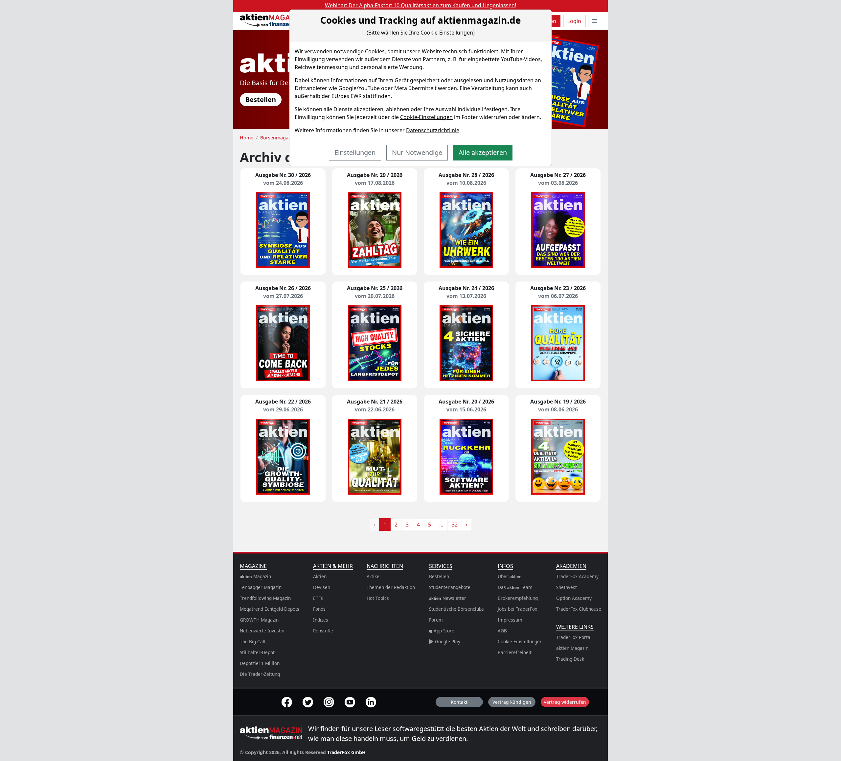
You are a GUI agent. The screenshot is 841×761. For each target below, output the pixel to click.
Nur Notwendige (417, 152)
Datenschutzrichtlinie (432, 130)
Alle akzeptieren (483, 152)
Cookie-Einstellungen (426, 117)
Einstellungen (354, 152)
